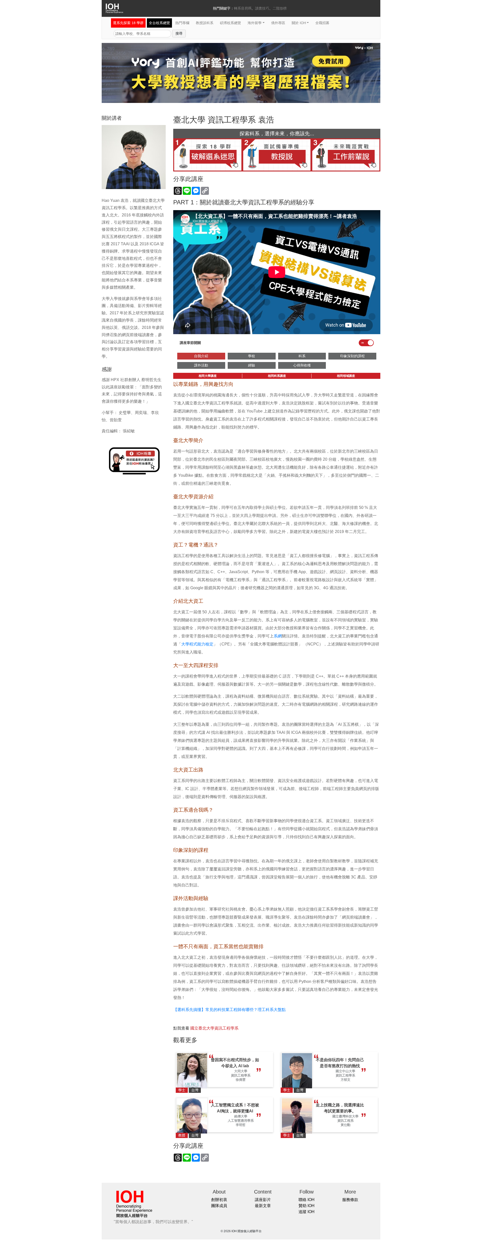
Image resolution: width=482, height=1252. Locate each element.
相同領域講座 (346, 376)
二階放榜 (280, 8)
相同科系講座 (277, 376)
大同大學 (240, 1071)
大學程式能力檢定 (197, 644)
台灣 (194, 1090)
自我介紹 (201, 356)
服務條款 (350, 1200)
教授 (181, 1135)
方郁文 (345, 1080)
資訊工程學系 (241, 1075)
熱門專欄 (182, 23)
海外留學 (255, 23)
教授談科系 (204, 23)
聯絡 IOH (306, 1200)
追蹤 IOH (306, 1212)
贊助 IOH (306, 1206)
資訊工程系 (345, 1120)
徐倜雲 (241, 1080)
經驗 (251, 365)
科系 (302, 356)
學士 (181, 1090)
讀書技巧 (262, 8)
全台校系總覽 (159, 23)
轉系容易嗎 (243, 8)
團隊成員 (219, 1206)
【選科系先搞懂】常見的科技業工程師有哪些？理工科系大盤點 (229, 1009)
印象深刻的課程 (352, 356)
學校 (251, 356)
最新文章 (263, 1206)
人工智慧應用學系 (241, 1120)
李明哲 (241, 1125)
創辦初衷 (219, 1200)
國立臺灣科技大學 (345, 1116)
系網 (278, 636)
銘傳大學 (240, 1116)
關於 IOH (299, 23)
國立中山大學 (345, 1071)
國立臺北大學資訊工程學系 (214, 1028)
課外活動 (201, 365)
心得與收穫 (302, 365)
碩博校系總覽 (230, 23)
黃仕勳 (345, 1125)
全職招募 (322, 23)
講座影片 (263, 1200)
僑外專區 (278, 23)
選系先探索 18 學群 (128, 23)
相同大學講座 (208, 376)
